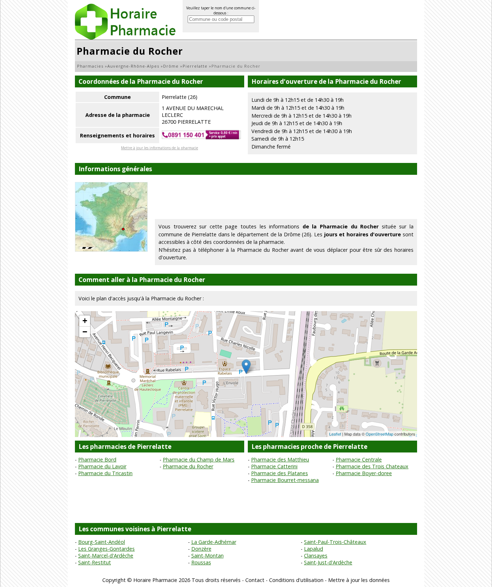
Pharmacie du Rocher (188, 466)
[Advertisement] (286, 198)
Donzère (201, 548)
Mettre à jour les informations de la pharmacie (159, 147)
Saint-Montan (207, 555)
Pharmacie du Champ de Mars (198, 459)
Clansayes (315, 555)
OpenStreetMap (379, 434)
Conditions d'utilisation (296, 580)
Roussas (201, 562)
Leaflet (335, 434)
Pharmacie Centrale (359, 459)
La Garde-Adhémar (213, 541)
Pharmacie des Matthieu (280, 459)
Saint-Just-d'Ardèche (328, 562)
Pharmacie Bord (97, 459)
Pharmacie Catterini (274, 466)
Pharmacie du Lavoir (102, 466)
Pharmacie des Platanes (279, 473)
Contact (254, 580)
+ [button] (84, 320)
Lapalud (313, 548)
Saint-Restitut (94, 562)
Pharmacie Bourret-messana (285, 480)
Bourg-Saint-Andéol (101, 541)
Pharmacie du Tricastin (105, 473)
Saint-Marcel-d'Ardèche (105, 555)
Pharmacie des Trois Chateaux (372, 466)
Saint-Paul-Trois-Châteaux (335, 541)
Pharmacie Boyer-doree (364, 473)
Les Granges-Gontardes (106, 548)
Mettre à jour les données (359, 580)
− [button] (84, 331)
